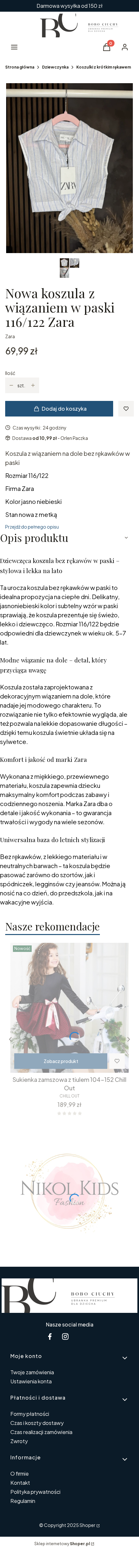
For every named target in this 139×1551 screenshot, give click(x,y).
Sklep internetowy (62, 1543)
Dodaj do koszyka (64, 408)
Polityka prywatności (35, 1491)
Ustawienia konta (31, 1381)
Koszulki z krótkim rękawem (103, 67)
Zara (10, 336)
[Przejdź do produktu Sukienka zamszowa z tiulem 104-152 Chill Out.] (69, 1008)
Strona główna (19, 67)
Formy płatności (29, 1413)
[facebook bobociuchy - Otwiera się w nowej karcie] (50, 1336)
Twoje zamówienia (32, 1372)
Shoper (87, 1525)
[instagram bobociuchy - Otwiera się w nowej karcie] (65, 1336)
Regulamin (22, 1500)
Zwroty (19, 1441)
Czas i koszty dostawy (37, 1422)
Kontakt (20, 1482)
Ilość (10, 373)
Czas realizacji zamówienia (41, 1432)
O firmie (19, 1473)
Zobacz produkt (61, 1061)
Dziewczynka (55, 67)
